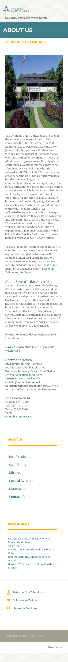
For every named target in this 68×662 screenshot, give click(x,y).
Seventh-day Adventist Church (26, 18)
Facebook (48, 268)
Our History (18, 465)
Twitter (9, 272)
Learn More (12, 338)
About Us (15, 439)
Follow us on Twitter (25, 600)
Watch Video (12, 350)
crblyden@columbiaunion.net (23, 374)
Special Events (20, 481)
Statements (18, 489)
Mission (15, 473)
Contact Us (17, 497)
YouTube (25, 272)
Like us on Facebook (25, 608)
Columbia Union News (18, 416)
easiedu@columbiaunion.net (22, 382)
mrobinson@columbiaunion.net (25, 367)
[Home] (17, 8)
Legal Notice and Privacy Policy (26, 635)
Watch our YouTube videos (29, 592)
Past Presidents (20, 457)
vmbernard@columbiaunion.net (36, 389)
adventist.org (40, 325)
